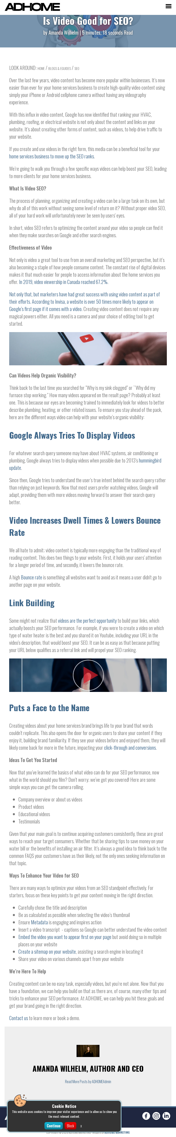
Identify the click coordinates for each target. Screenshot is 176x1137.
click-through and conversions (130, 747)
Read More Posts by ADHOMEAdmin (88, 1081)
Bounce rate (31, 577)
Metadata (39, 922)
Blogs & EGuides (59, 68)
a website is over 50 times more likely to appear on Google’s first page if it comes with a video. (81, 305)
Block (70, 1126)
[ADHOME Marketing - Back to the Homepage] (32, 7)
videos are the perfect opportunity (87, 620)
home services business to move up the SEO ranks (51, 156)
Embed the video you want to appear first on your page (64, 936)
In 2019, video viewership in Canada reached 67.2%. (63, 281)
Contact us (18, 1017)
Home (41, 68)
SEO (76, 68)
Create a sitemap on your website (47, 951)
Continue (53, 1126)
